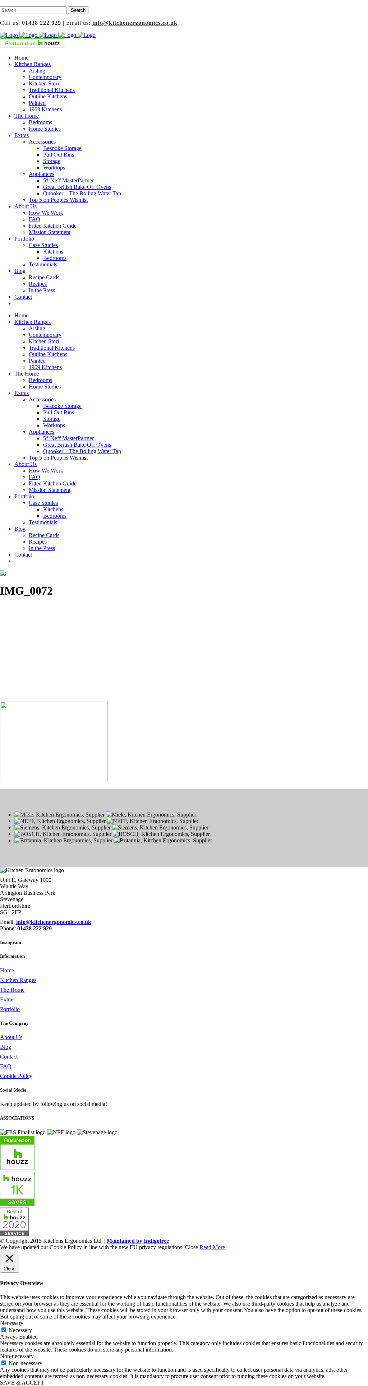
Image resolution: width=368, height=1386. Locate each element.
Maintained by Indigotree (138, 1241)
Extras (7, 999)
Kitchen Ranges (18, 980)
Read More (212, 1247)
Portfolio (10, 1009)
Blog (5, 1047)
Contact (9, 1057)
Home (7, 970)
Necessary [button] (11, 1323)
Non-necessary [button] (17, 1356)
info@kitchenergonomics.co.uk (135, 23)
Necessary (20, 1330)
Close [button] (191, 1247)
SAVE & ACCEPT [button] (22, 1383)
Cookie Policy (16, 1076)
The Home (12, 990)
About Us (11, 1037)
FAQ (6, 1066)
